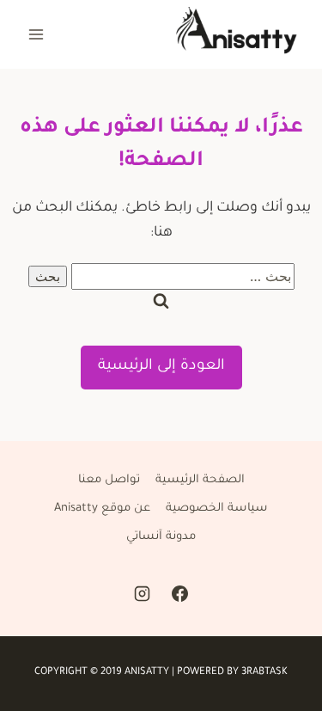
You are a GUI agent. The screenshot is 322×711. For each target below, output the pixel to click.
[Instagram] (142, 594)
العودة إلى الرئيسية (161, 367)
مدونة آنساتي (161, 536)
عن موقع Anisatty (102, 508)
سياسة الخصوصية (217, 508)
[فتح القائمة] (36, 34)
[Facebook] (179, 594)
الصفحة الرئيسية (200, 480)
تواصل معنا (109, 480)
